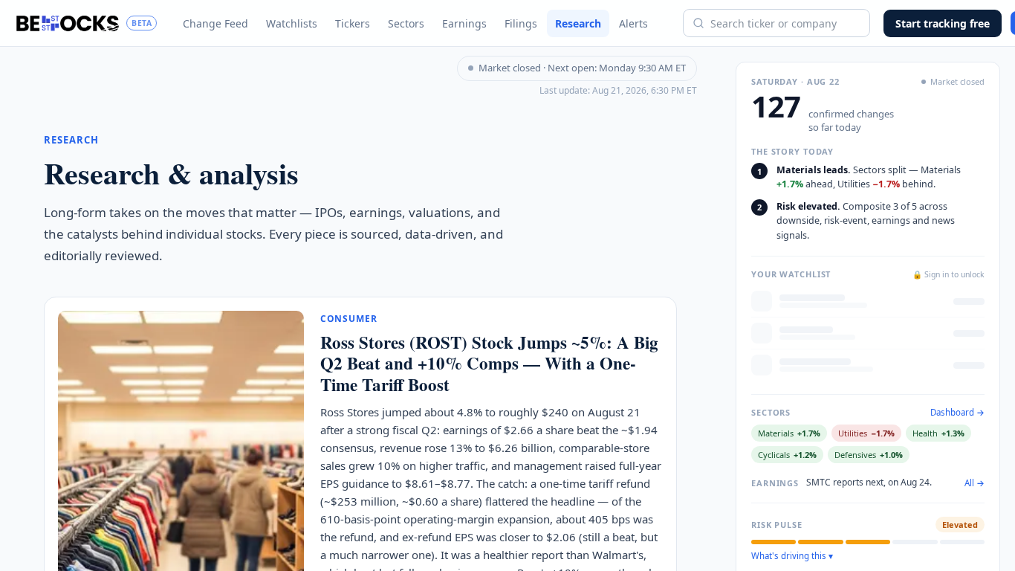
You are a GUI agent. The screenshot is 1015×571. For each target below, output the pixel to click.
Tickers (352, 23)
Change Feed (215, 23)
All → (974, 483)
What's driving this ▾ (792, 556)
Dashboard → (957, 412)
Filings (521, 23)
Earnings (464, 23)
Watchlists (291, 23)
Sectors (406, 23)
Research (578, 23)
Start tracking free (942, 23)
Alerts (633, 23)
